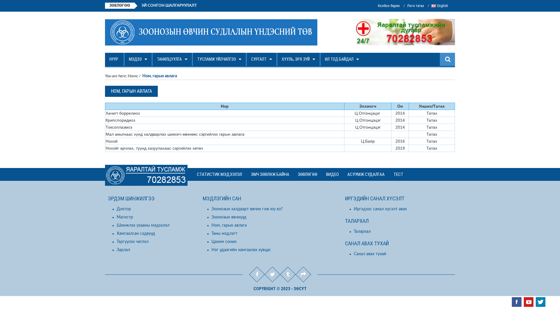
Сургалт (259, 59)
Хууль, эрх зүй (296, 59)
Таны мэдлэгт (224, 234)
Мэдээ (135, 59)
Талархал (362, 232)
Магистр (125, 217)
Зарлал (123, 250)
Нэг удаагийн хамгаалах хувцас (241, 250)
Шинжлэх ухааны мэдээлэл (143, 225)
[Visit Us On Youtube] (528, 302)
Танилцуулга (169, 59)
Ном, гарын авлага (229, 225)
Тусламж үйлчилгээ (216, 59)
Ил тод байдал (339, 59)
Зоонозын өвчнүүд (228, 217)
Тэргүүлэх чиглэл (132, 242)
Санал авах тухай (370, 254)
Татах (431, 113)
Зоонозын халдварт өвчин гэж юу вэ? (247, 209)
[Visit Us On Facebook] (516, 302)
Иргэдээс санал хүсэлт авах (380, 209)
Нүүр (113, 59)
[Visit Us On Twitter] (540, 302)
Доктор (124, 209)
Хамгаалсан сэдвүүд (136, 234)
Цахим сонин (224, 242)
